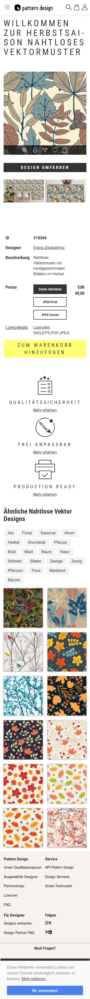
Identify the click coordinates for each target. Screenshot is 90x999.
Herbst (13, 542)
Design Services (57, 876)
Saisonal (48, 533)
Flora (36, 570)
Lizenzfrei (41, 327)
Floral (27, 533)
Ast (10, 533)
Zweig (76, 561)
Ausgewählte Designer (21, 876)
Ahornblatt (36, 542)
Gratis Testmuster (58, 885)
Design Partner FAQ (19, 932)
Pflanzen (15, 570)
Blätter (35, 561)
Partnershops (14, 885)
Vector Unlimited (50, 289)
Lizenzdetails (17, 327)
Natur (65, 551)
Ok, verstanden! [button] (45, 990)
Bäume (14, 580)
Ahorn (69, 533)
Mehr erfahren (45, 410)
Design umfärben (45, 167)
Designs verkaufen (18, 923)
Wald (28, 551)
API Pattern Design (59, 867)
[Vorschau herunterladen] (35, 150)
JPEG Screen (50, 315)
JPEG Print (50, 302)
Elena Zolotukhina (49, 247)
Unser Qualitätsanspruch (23, 867)
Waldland (57, 570)
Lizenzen (11, 895)
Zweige (56, 561)
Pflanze (60, 542)
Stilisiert (15, 561)
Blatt (12, 551)
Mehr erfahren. (34, 979)
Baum (47, 551)
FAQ (7, 904)
